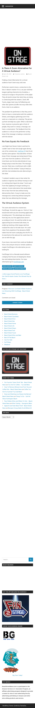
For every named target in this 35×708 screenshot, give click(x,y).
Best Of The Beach (9, 337)
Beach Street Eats (9, 321)
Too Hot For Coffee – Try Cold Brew (19, 385)
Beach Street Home (10, 323)
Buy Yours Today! (17, 675)
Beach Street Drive (9, 319)
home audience (7, 266)
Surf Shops (7, 342)
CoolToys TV (21, 151)
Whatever (7, 344)
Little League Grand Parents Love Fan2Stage (16, 274)
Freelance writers (20, 74)
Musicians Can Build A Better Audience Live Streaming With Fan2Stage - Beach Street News (17, 291)
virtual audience (8, 268)
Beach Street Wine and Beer (12, 335)
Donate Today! (17, 302)
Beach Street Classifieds (11, 316)
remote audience (18, 266)
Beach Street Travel (10, 333)
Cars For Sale (8, 340)
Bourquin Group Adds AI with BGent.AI (20, 408)
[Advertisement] (17, 28)
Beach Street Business (11, 314)
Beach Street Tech (9, 330)
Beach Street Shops (10, 328)
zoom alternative (20, 268)
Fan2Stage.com (19, 262)
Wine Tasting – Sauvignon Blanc (22, 403)
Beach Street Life (9, 326)
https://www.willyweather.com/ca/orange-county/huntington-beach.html (11, 588)
